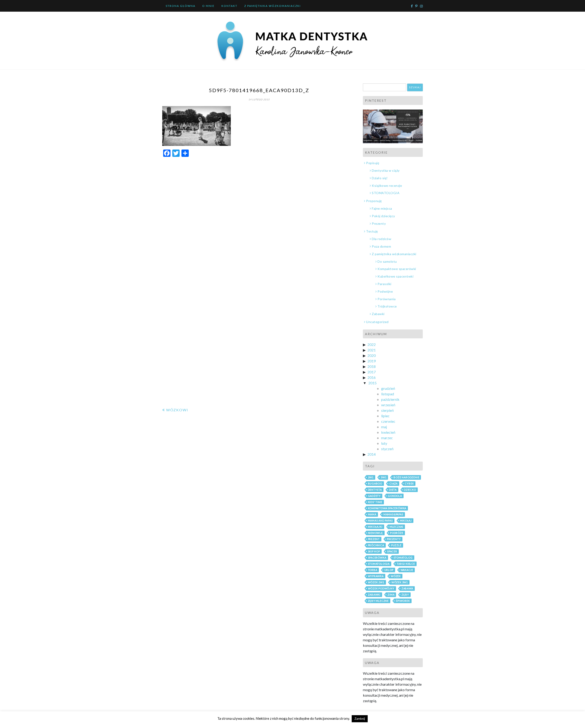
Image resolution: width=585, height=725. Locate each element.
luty (384, 443)
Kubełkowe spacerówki (395, 276)
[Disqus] (259, 218)
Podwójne (385, 291)
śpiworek (403, 600)
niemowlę (375, 532)
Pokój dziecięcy (383, 216)
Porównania (387, 299)
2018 (371, 366)
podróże (396, 532)
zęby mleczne (378, 600)
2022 (371, 344)
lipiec (385, 416)
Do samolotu (387, 261)
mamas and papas (380, 520)
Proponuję (374, 201)
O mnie (208, 6)
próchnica (376, 545)
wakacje (407, 569)
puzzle (396, 545)
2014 (371, 454)
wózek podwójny (381, 588)
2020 (371, 355)
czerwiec (388, 421)
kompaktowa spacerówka (387, 508)
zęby (405, 594)
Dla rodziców (381, 239)
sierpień (387, 410)
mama (372, 514)
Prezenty (379, 223)
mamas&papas (393, 514)
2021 (371, 350)
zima (391, 594)
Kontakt (229, 6)
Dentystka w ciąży (386, 170)
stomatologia (379, 563)
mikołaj (406, 520)
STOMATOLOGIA (385, 193)
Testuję (372, 231)
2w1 (371, 477)
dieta (393, 489)
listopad (387, 394)
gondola (395, 495)
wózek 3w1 (399, 582)
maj (384, 427)
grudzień (388, 388)
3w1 (383, 477)
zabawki (374, 594)
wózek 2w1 (376, 582)
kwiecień (388, 432)
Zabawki (378, 314)
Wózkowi (177, 410)
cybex (409, 483)
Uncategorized (377, 322)
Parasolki (384, 284)
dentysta (375, 489)
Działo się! (380, 178)
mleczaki (396, 526)
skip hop (374, 551)
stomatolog (403, 557)
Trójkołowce (387, 306)
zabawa (407, 588)
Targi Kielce (406, 563)
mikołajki (375, 526)
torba (372, 569)
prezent (374, 539)
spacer (392, 551)
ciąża (393, 483)
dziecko (410, 489)
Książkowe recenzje (387, 185)
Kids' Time (375, 501)
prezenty (394, 539)
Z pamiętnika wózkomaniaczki (272, 6)
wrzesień (388, 405)
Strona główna (180, 6)
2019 (371, 361)
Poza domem (381, 246)
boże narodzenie (406, 477)
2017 (371, 372)
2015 (372, 383)
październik (390, 399)
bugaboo (375, 483)
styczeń (387, 449)
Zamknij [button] (359, 718)
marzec (387, 438)
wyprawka (376, 576)
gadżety (374, 495)
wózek (396, 576)
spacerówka (377, 557)
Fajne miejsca (382, 208)
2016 (371, 377)
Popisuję (372, 163)
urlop (389, 569)
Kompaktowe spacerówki (397, 269)
